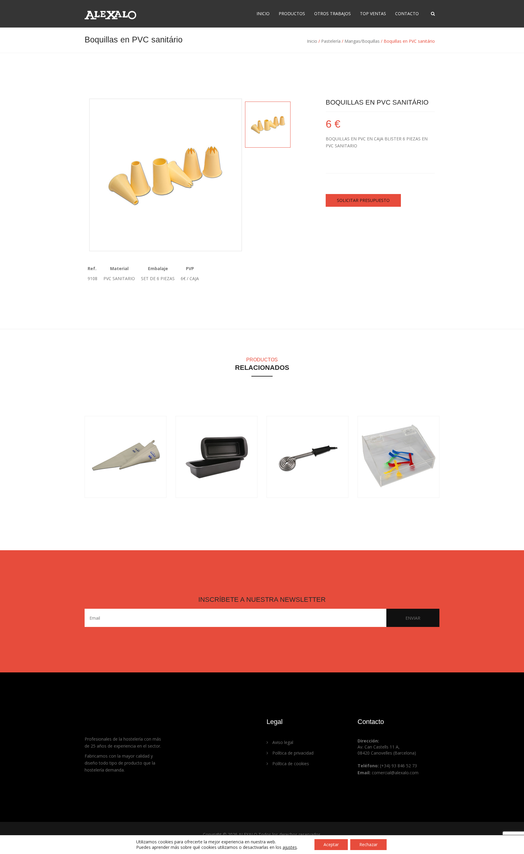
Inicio (312, 41)
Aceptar (331, 844)
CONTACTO (407, 13)
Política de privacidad (292, 753)
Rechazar (368, 844)
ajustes (290, 847)
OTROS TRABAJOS (332, 13)
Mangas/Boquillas (362, 41)
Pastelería (331, 41)
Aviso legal (282, 742)
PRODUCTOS (292, 13)
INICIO (263, 13)
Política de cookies (290, 763)
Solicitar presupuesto (363, 200)
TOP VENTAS (373, 13)
